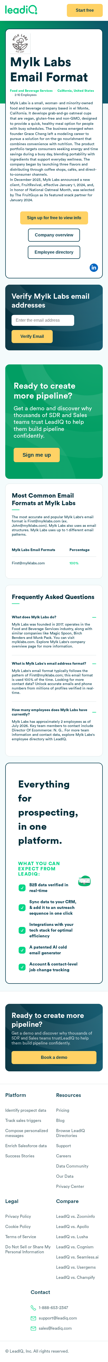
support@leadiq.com (58, 1318)
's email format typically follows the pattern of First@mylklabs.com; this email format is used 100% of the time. (53, 678)
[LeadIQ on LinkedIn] (95, 1352)
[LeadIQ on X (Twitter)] (91, 1352)
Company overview (54, 235)
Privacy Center (70, 1186)
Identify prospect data (25, 1110)
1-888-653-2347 (53, 1308)
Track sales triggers (23, 1121)
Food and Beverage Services (35, 629)
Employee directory (54, 252)
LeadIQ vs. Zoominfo (75, 1216)
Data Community (72, 1166)
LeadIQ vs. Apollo (72, 1227)
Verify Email (32, 336)
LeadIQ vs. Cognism (75, 1247)
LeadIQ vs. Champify (75, 1277)
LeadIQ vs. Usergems (76, 1267)
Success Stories (19, 1156)
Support (63, 1146)
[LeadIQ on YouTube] (100, 1352)
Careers (63, 1156)
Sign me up (37, 455)
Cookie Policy (18, 1227)
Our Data (64, 1176)
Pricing (62, 1110)
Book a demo (54, 1057)
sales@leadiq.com (55, 1328)
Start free (85, 10)
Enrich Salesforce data (26, 1146)
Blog (60, 1121)
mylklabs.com (23, 642)
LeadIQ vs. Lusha (72, 1237)
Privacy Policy (18, 1216)
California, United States (75, 90)
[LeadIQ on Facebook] (87, 1352)
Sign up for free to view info (54, 218)
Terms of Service (20, 1237)
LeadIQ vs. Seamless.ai (77, 1257)
